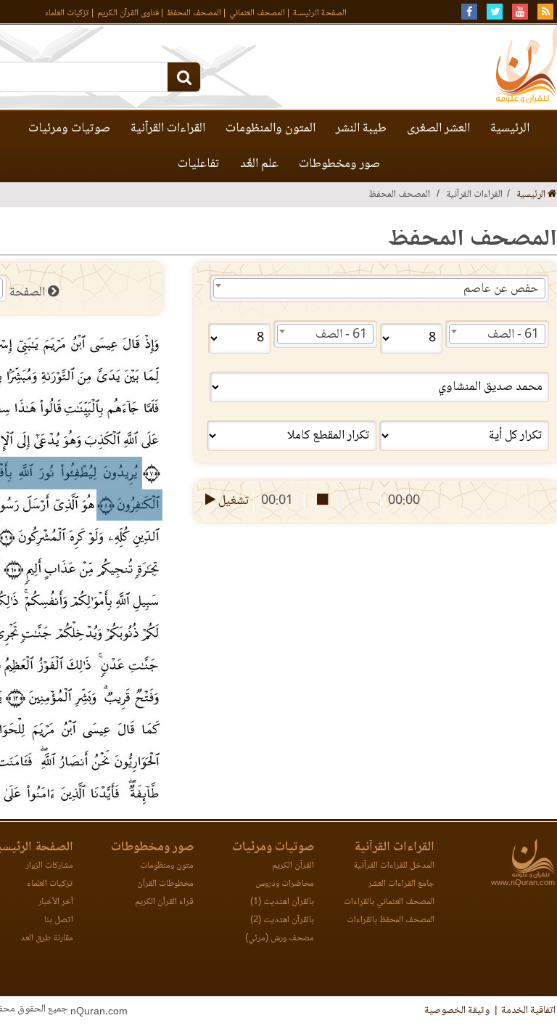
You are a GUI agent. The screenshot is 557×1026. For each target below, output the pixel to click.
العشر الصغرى (438, 128)
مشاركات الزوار (49, 866)
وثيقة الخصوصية (457, 1010)
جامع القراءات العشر (401, 884)
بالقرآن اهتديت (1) (282, 902)
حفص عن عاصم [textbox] (501, 289)
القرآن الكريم (293, 866)
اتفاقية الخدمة (528, 1010)
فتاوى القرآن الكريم (128, 13)
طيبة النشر (361, 128)
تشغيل (232, 501)
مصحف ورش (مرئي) (279, 938)
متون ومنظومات (167, 866)
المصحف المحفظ (194, 13)
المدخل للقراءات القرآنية (393, 866)
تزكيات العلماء (67, 13)
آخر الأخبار (55, 902)
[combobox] (379, 288)
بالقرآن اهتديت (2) (282, 920)
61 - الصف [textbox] (513, 335)
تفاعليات (199, 164)
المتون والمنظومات (270, 128)
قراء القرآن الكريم (164, 902)
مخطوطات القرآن (165, 884)
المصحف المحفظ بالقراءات (390, 920)
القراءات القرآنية (168, 128)
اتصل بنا (58, 920)
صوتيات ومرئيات (69, 128)
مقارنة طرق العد (46, 938)
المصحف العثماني (257, 13)
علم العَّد (259, 164)
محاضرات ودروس (284, 884)
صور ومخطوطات (339, 164)
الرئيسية (509, 128)
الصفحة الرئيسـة (320, 13)
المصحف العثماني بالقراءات (389, 902)
